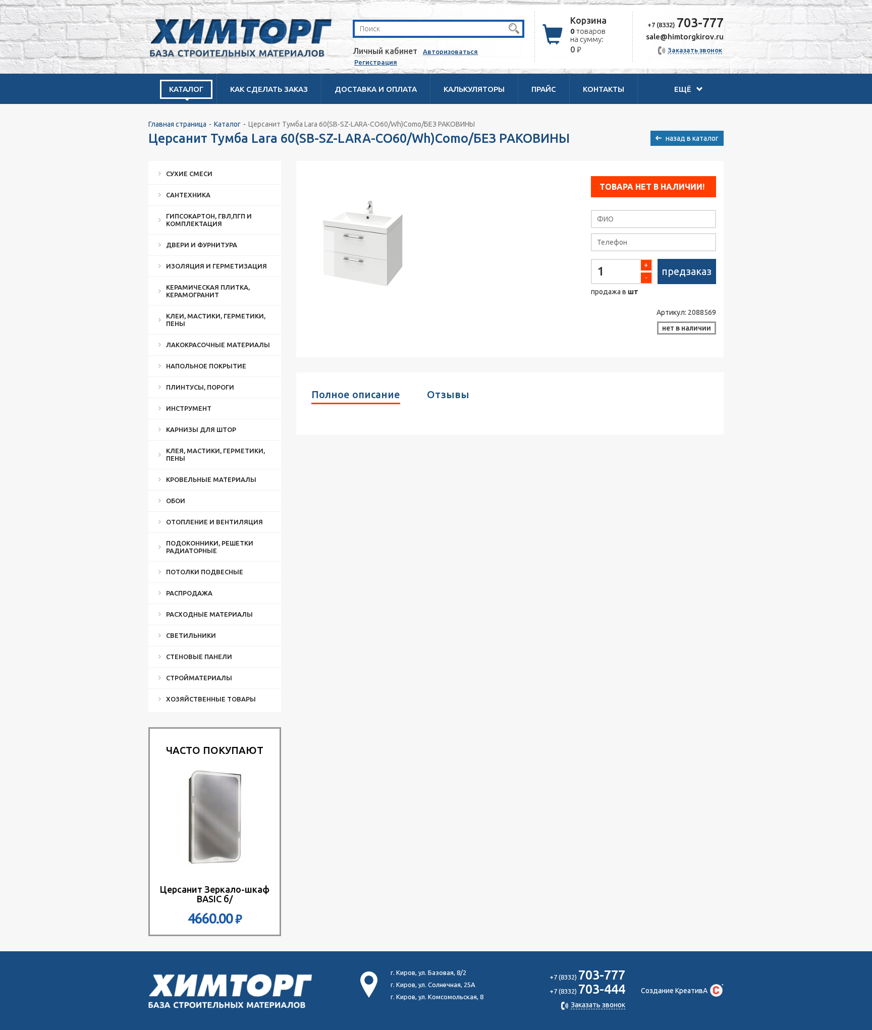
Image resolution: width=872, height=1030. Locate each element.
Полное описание (355, 394)
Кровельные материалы (211, 479)
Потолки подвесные (204, 571)
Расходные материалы (209, 614)
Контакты (603, 89)
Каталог (227, 124)
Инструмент (188, 408)
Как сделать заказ (269, 89)
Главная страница (177, 124)
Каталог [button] (186, 89)
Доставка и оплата (376, 89)
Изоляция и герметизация (216, 265)
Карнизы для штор (201, 429)
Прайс (543, 89)
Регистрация (375, 62)
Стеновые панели (199, 656)
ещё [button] (683, 89)
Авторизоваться (450, 51)
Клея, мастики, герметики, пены (215, 454)
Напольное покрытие (206, 365)
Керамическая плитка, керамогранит (208, 291)
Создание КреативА (674, 991)
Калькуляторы (474, 89)
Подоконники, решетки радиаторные (209, 546)
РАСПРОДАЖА (189, 593)
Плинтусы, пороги (200, 387)
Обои (175, 500)
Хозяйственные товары (211, 698)
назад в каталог (692, 138)
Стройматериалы (199, 677)
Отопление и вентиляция (214, 521)
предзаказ (687, 271)
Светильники (191, 635)
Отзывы (448, 394)
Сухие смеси (189, 173)
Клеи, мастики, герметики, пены (215, 319)
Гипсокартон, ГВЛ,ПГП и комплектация (209, 219)
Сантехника (188, 194)
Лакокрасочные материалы (218, 344)
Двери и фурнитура (201, 244)
